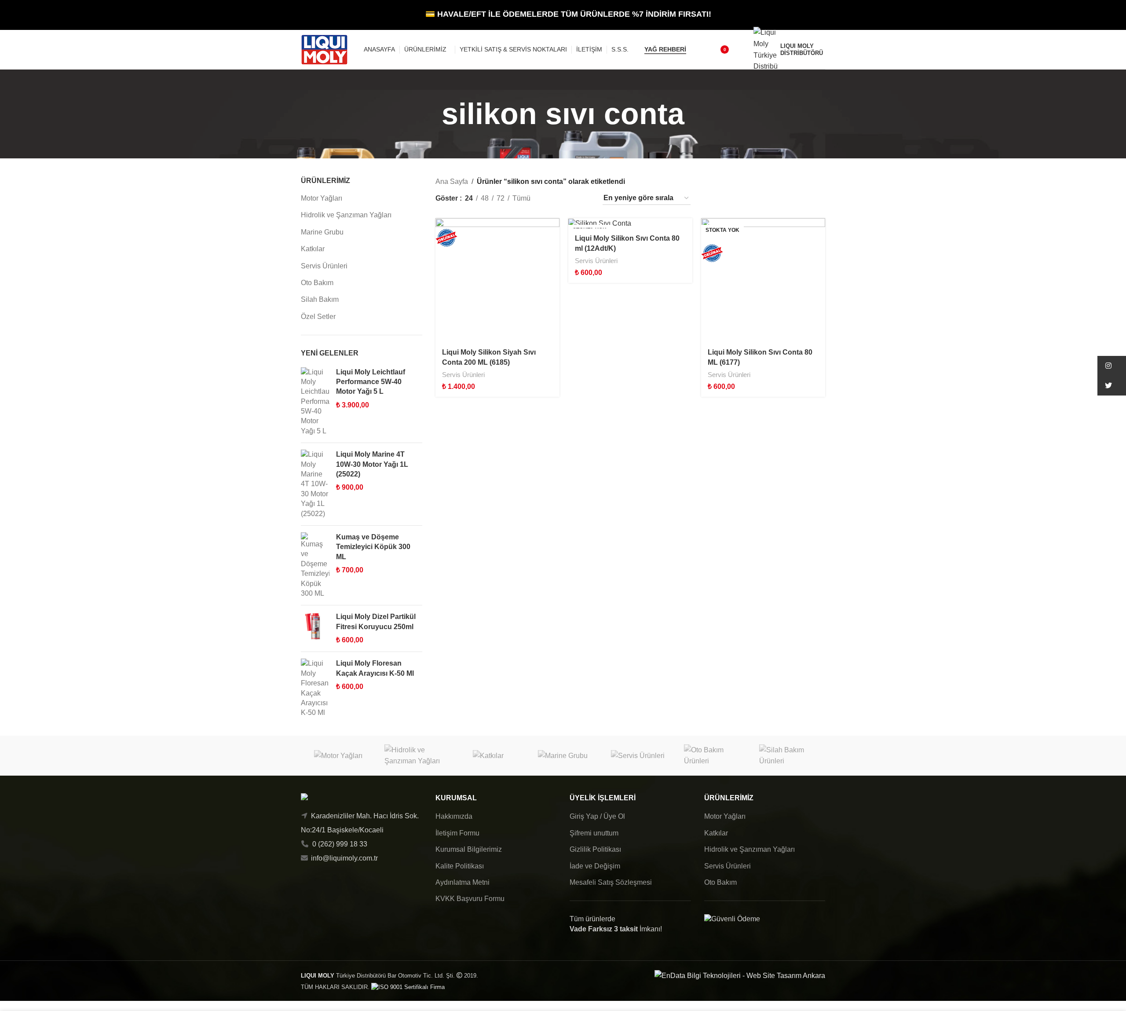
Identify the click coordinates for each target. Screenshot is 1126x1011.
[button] (1111, 366)
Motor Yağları (321, 198)
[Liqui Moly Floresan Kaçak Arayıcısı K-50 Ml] (315, 688)
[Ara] (698, 50)
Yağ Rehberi (665, 49)
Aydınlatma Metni (462, 882)
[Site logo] (324, 49)
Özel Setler (318, 316)
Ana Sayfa (451, 181)
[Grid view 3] (568, 198)
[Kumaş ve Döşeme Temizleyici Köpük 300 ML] (315, 565)
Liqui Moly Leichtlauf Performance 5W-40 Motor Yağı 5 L (370, 382)
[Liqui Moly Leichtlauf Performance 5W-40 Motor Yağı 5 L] (315, 401)
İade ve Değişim (595, 866)
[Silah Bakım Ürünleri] (787, 756)
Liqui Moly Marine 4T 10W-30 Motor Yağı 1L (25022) (372, 464)
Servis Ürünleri (324, 266)
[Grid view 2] (552, 198)
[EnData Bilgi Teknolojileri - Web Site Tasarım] (739, 975)
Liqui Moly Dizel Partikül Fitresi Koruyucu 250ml (376, 621)
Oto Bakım (317, 282)
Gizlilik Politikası (595, 849)
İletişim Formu (457, 833)
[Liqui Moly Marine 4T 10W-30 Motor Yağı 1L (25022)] (315, 484)
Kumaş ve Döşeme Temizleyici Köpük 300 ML (373, 546)
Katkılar (313, 249)
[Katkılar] (488, 756)
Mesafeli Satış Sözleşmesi (611, 882)
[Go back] (431, 114)
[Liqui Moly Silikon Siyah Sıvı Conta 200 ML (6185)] (497, 280)
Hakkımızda (453, 816)
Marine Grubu (322, 232)
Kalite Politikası (459, 866)
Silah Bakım (320, 299)
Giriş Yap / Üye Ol (597, 816)
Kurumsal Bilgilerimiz (468, 849)
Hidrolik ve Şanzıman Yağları (346, 215)
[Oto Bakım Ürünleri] (712, 756)
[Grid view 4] (584, 198)
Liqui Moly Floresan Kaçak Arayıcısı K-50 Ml (375, 668)
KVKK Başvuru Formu (470, 898)
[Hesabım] (741, 50)
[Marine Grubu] (563, 756)
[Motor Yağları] (338, 756)
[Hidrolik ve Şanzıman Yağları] (413, 756)
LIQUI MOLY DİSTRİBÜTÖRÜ (801, 49)
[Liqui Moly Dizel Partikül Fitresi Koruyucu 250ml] (315, 628)
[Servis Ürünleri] (637, 756)
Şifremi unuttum (594, 833)
